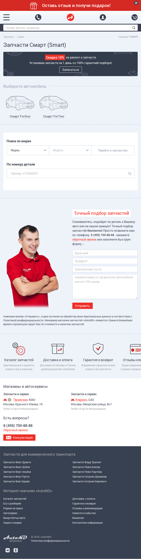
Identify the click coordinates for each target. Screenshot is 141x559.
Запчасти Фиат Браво (16, 481)
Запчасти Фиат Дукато (17, 462)
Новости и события (84, 513)
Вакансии (78, 518)
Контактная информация (87, 522)
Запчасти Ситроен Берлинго (89, 481)
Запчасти (9, 36)
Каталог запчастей (14, 498)
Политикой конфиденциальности (23, 320)
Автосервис (10, 513)
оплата (91, 498)
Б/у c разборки (12, 503)
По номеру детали (21, 164)
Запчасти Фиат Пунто (16, 476)
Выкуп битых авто (14, 518)
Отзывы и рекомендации (87, 508)
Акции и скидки (12, 522)
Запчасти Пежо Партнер (87, 471)
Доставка (78, 498)
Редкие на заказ (13, 508)
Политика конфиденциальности (50, 540)
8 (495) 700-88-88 (38, 17)
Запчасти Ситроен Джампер (89, 476)
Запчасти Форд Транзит (86, 462)
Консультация (23, 437)
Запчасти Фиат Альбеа (17, 471)
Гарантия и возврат (84, 503)
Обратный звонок (15, 430)
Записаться (70, 70)
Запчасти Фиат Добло (16, 467)
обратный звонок (84, 239)
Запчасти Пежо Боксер (86, 467)
